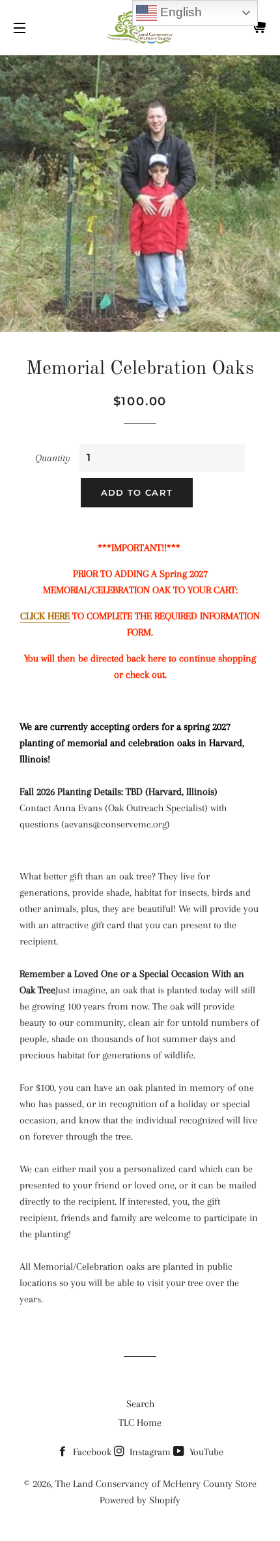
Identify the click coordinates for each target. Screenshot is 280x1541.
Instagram (149, 1452)
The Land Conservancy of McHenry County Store (156, 1484)
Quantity (52, 458)
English (179, 12)
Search (140, 1404)
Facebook (90, 1452)
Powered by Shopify (140, 1500)
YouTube (205, 1452)
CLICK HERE (45, 616)
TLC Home (140, 1422)
